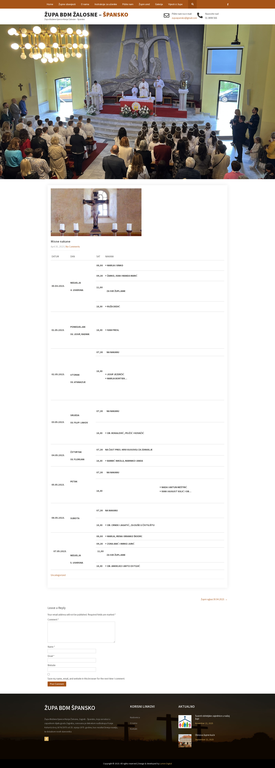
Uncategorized (58, 575)
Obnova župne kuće (205, 735)
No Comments (73, 246)
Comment (53, 619)
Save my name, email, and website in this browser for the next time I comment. (86, 678)
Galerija (159, 4)
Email (51, 655)
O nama (85, 4)
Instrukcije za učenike (106, 4)
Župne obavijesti (67, 4)
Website (52, 665)
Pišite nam (127, 4)
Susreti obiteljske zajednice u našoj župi (212, 717)
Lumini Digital (166, 763)
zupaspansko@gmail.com (184, 17)
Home (50, 4)
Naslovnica (135, 717)
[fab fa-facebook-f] (228, 5)
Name (51, 646)
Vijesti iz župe (175, 4)
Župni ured (144, 4)
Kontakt (133, 728)
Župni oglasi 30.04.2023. (214, 599)
